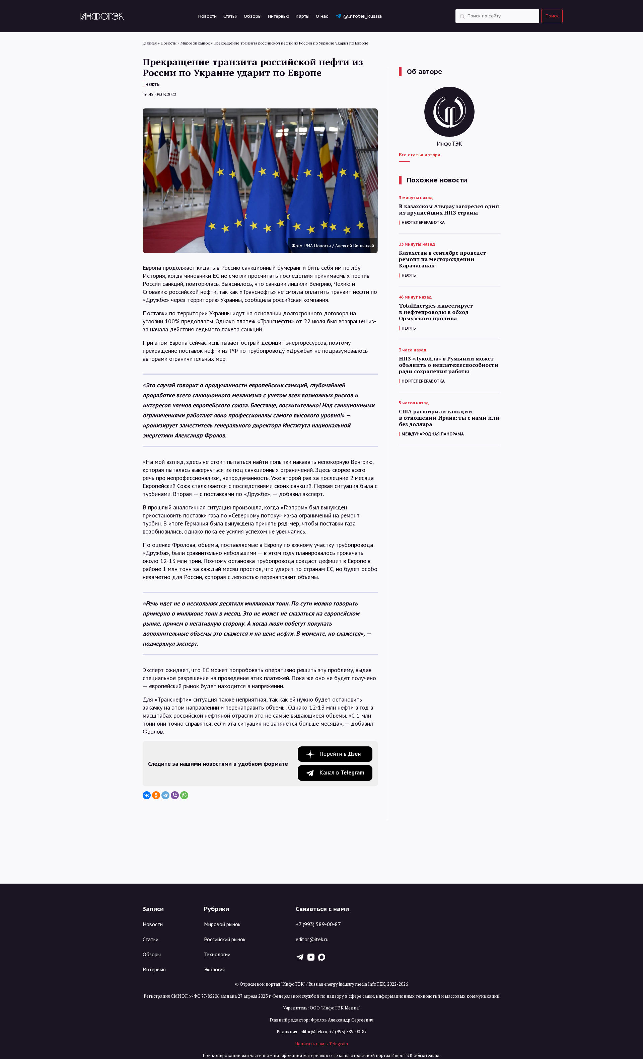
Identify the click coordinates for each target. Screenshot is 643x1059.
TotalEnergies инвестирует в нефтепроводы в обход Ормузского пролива (436, 312)
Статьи (230, 16)
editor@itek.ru (312, 939)
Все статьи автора (419, 155)
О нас (322, 16)
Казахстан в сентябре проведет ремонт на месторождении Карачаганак (442, 259)
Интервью (278, 16)
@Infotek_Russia (362, 16)
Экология (214, 969)
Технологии (217, 954)
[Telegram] (165, 795)
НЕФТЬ (152, 84)
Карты (302, 16)
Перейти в (340, 753)
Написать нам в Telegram (321, 1044)
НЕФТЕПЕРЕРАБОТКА (423, 222)
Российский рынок (224, 939)
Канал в (341, 772)
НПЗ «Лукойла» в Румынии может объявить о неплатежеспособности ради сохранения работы (448, 365)
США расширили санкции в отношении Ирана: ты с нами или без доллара (449, 417)
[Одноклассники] (156, 795)
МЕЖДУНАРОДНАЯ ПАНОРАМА (433, 433)
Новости (207, 16)
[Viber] (175, 795)
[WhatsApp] (184, 795)
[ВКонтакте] (147, 795)
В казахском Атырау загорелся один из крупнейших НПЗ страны (449, 209)
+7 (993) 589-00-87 (318, 924)
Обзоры (253, 16)
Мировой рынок (222, 924)
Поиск (552, 16)
